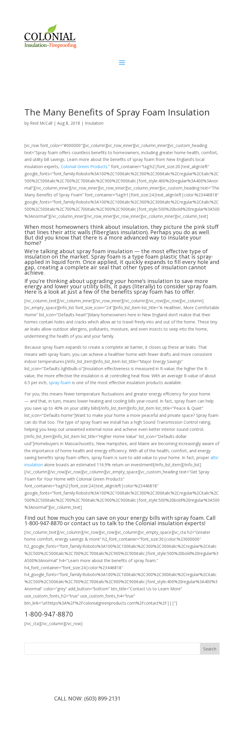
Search (209, 649)
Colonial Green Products (84, 166)
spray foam (60, 382)
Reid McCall (41, 123)
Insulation (94, 123)
